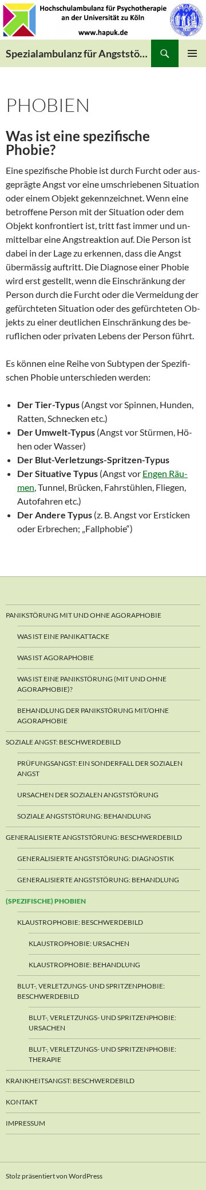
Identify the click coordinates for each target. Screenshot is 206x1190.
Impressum (25, 1123)
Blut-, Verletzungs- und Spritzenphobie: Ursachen (102, 1022)
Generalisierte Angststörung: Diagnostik (95, 858)
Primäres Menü (192, 53)
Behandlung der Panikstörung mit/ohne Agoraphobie (93, 715)
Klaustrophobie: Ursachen (79, 943)
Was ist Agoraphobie (55, 657)
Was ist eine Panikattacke (63, 636)
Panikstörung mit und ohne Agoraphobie (83, 615)
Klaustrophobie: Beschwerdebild (80, 922)
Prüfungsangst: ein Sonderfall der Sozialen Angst (100, 768)
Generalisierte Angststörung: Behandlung (98, 879)
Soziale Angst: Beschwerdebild (63, 742)
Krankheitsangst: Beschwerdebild (70, 1080)
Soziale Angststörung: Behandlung (84, 816)
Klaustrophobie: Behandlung (84, 964)
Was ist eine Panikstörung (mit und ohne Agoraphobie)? (92, 684)
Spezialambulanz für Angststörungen (78, 53)
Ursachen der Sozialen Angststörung (88, 794)
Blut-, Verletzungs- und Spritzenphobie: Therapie (102, 1054)
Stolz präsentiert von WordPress (54, 1176)
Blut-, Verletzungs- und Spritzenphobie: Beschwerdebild (91, 991)
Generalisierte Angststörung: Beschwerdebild (94, 837)
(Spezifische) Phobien (46, 901)
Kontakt (22, 1102)
